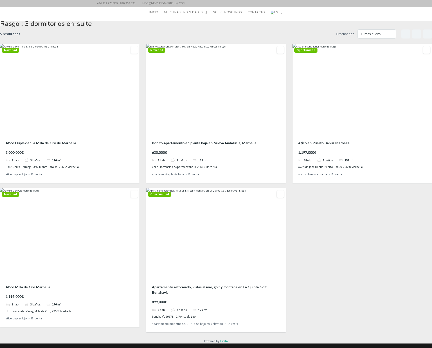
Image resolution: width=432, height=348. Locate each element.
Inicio (153, 12)
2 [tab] (66, 131)
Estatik (224, 341)
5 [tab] (78, 131)
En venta (36, 174)
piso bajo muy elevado (208, 324)
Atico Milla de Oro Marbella (28, 287)
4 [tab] (74, 131)
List (416, 33)
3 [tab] (70, 131)
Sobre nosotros (227, 12)
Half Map (427, 33)
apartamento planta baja (168, 174)
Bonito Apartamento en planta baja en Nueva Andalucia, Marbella (204, 143)
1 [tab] (62, 131)
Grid (405, 33)
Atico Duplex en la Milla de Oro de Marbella (41, 143)
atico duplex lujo (16, 174)
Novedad (10, 50)
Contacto (256, 12)
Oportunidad (306, 50)
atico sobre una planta (312, 174)
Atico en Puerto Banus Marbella (323, 143)
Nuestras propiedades (183, 12)
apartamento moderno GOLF (170, 324)
